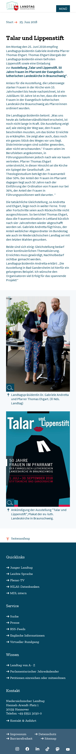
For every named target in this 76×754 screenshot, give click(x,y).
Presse (14, 622)
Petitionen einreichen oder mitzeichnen (37, 678)
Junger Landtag (21, 567)
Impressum (18, 734)
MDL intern (18, 593)
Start (9, 22)
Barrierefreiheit (21, 738)
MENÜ (63, 9)
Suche (14, 616)
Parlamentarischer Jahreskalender (34, 671)
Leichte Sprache (21, 574)
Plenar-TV (17, 580)
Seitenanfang (20, 538)
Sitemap (50, 738)
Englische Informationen (27, 635)
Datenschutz (47, 734)
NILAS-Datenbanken (24, 586)
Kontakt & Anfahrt (23, 720)
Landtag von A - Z (22, 665)
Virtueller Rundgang (24, 642)
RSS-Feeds (17, 629)
